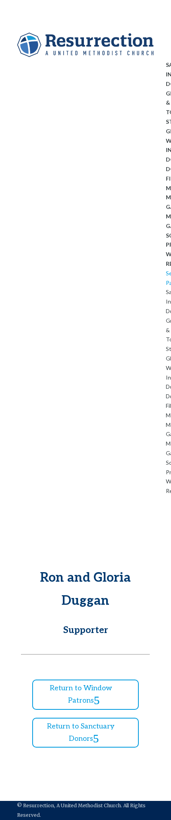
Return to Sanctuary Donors (81, 732)
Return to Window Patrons (81, 694)
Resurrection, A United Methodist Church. (72, 805)
